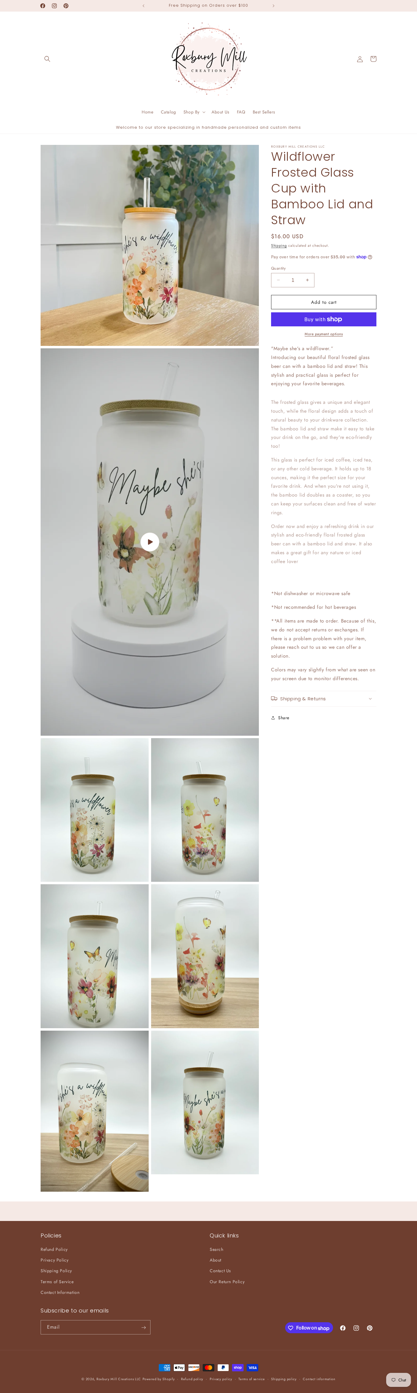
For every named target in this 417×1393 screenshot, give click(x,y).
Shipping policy (284, 1379)
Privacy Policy (54, 1260)
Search (216, 1249)
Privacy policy (221, 1379)
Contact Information (60, 1292)
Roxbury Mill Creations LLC (118, 1379)
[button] (47, 59)
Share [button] (283, 717)
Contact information (319, 1379)
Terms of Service (57, 1282)
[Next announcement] (273, 6)
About (215, 1260)
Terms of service (251, 1379)
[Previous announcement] (143, 6)
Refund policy (192, 1379)
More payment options (324, 334)
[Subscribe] (143, 1327)
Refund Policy (54, 1249)
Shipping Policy (56, 1271)
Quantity (278, 268)
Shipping (279, 245)
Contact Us (220, 1271)
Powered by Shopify (159, 1379)
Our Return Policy (227, 1282)
